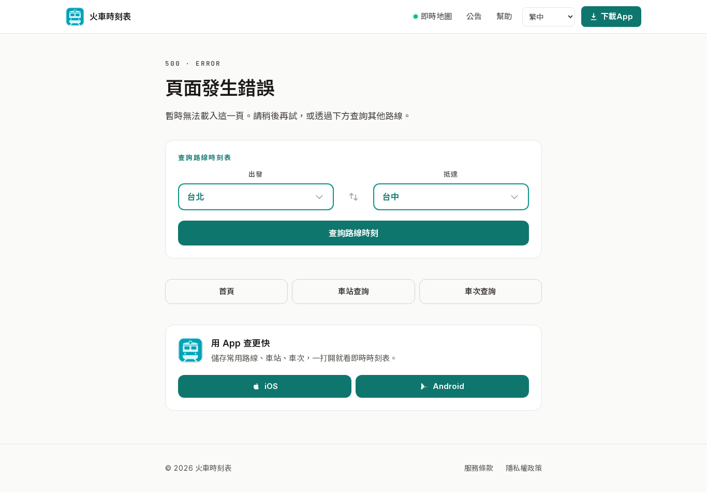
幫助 (504, 16)
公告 (474, 16)
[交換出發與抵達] (353, 196)
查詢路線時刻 (353, 233)
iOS (271, 386)
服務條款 (478, 468)
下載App (617, 16)
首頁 (226, 291)
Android (448, 386)
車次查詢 (480, 291)
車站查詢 (353, 291)
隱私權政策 (524, 468)
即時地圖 (436, 16)
